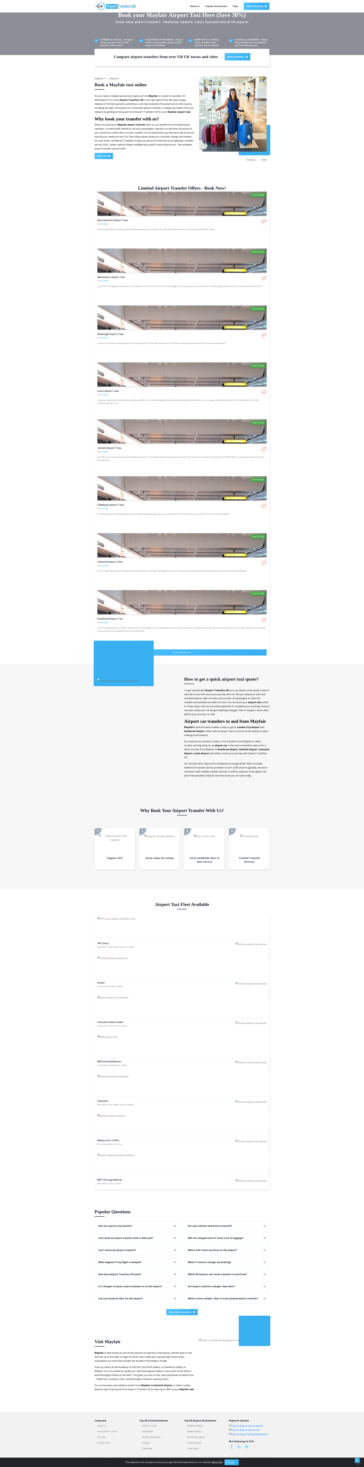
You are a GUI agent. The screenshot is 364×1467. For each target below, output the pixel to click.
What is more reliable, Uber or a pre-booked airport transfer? (223, 1298)
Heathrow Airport (195, 1425)
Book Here (102, 156)
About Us (195, 6)
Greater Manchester (151, 1437)
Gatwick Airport (194, 1431)
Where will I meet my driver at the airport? (212, 1250)
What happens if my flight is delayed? (119, 1262)
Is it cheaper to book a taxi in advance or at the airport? (130, 1286)
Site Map (101, 1437)
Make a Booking (255, 6)
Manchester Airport (196, 1437)
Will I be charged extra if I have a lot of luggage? (216, 1238)
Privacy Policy (103, 1442)
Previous (250, 159)
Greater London (149, 1425)
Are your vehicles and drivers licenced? (210, 1225)
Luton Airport (193, 1448)
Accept (231, 1462)
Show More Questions (180, 1312)
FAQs (235, 6)
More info (217, 1462)
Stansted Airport (194, 1442)
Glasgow (146, 1442)
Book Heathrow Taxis (182, 652)
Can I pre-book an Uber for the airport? (120, 1298)
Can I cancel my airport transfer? (117, 1250)
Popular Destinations (216, 6)
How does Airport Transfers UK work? (119, 1274)
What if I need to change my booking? (209, 1262)
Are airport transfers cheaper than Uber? (211, 1286)
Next (264, 159)
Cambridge (147, 1448)
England (99, 78)
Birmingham (147, 1431)
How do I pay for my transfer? (115, 1225)
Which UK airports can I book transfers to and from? (217, 1274)
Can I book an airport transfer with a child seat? (125, 1238)
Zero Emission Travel (107, 1431)
